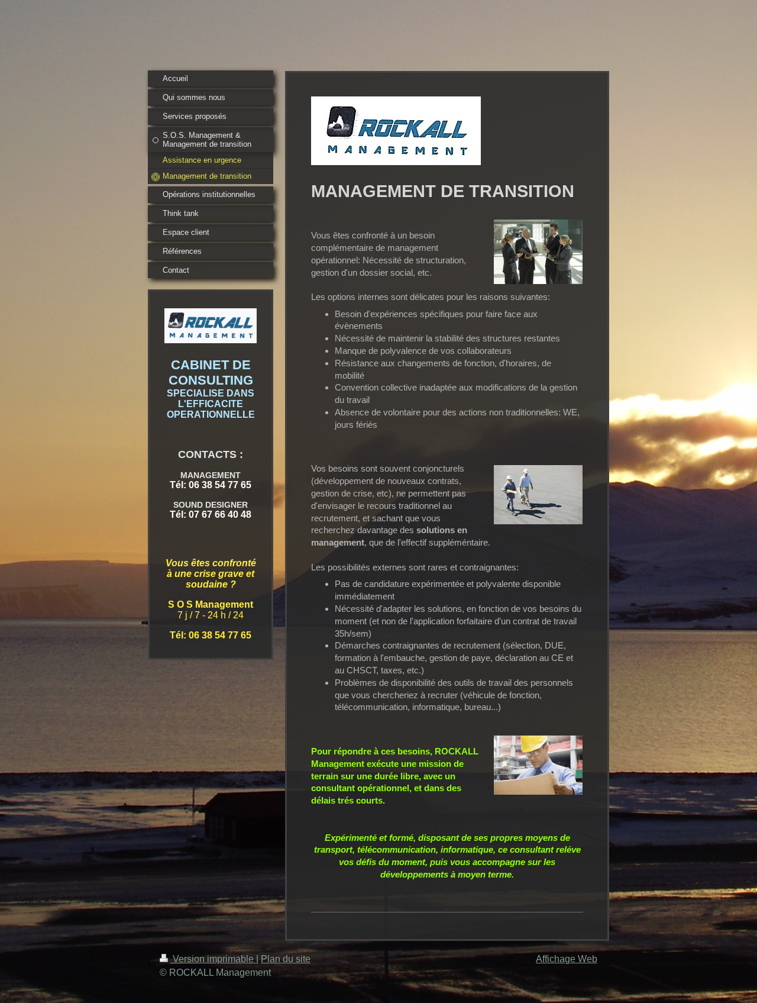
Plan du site (285, 959)
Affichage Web (566, 959)
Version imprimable (213, 959)
